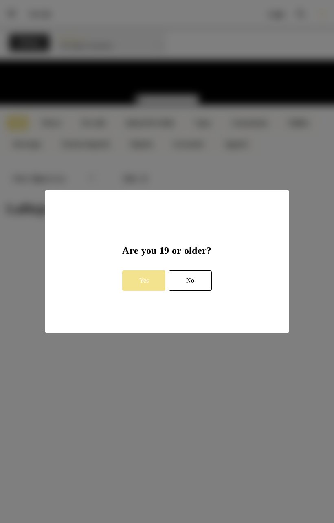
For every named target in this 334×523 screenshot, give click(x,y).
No (190, 280)
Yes (144, 280)
